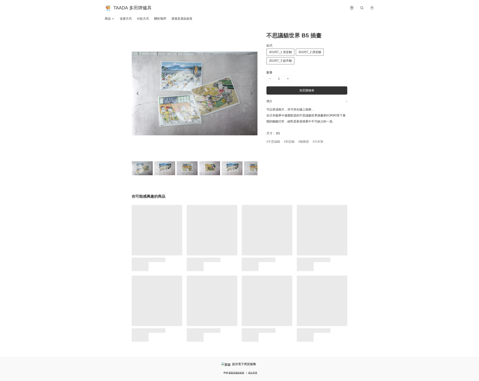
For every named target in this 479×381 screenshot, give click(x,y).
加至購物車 (306, 90)
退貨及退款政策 (181, 18)
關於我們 (160, 18)
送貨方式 (126, 18)
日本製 (318, 141)
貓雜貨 (304, 141)
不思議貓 (274, 141)
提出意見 (252, 372)
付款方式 (143, 18)
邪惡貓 (290, 141)
